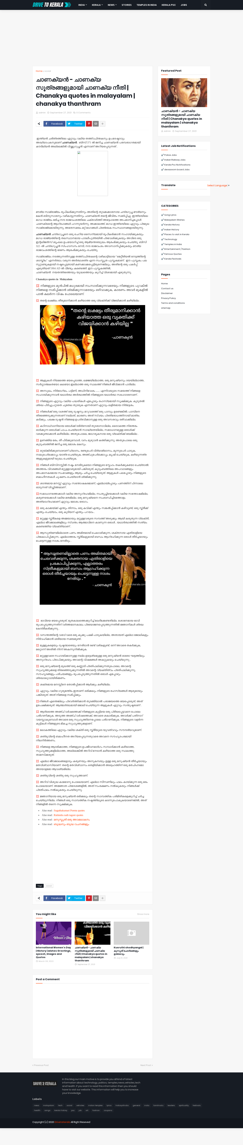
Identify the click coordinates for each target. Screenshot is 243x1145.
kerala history (60, 1110)
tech (60, 1105)
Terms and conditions (173, 303)
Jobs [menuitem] (184, 5)
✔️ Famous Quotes (171, 254)
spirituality (184, 1105)
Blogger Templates (45, 1127)
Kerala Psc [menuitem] (169, 5)
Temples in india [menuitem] (147, 5)
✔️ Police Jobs (169, 155)
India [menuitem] (81, 5)
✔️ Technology (169, 239)
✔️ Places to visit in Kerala (175, 234)
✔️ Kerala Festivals (171, 258)
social (47, 71)
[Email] (96, 124)
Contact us (167, 288)
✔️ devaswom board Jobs (175, 169)
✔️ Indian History (170, 229)
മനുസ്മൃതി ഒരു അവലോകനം (72, 819)
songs (47, 1110)
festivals (197, 1105)
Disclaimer (167, 293)
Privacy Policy (168, 298)
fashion (96, 1110)
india (146, 1105)
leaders (171, 1105)
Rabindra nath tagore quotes (68, 815)
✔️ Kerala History (170, 224)
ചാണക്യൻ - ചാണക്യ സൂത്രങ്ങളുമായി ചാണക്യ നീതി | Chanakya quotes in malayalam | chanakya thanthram (91, 954)
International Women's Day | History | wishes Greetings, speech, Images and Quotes (53, 952)
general (136, 1105)
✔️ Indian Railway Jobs (173, 159)
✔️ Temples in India (171, 244)
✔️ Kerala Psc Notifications (175, 164)
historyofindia (122, 1105)
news (36, 1105)
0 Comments (83, 112)
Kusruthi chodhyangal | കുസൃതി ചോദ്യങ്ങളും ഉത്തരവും (128, 951)
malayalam (48, 1105)
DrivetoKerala (62, 1122)
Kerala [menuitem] (96, 5)
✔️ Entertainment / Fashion (175, 249)
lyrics (109, 1105)
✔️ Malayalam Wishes (173, 219)
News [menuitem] (111, 5)
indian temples (95, 1105)
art (87, 1110)
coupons (108, 1110)
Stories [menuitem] (127, 5)
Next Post (146, 1065)
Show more (143, 914)
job (80, 1110)
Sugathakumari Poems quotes (69, 810)
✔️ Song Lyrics (168, 214)
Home (39, 71)
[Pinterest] (89, 124)
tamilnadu (158, 1105)
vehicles (80, 1105)
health (37, 1110)
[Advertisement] (121, 38)
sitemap (165, 308)
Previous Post (41, 1065)
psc (73, 1110)
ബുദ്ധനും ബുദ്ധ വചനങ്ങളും (71, 824)
